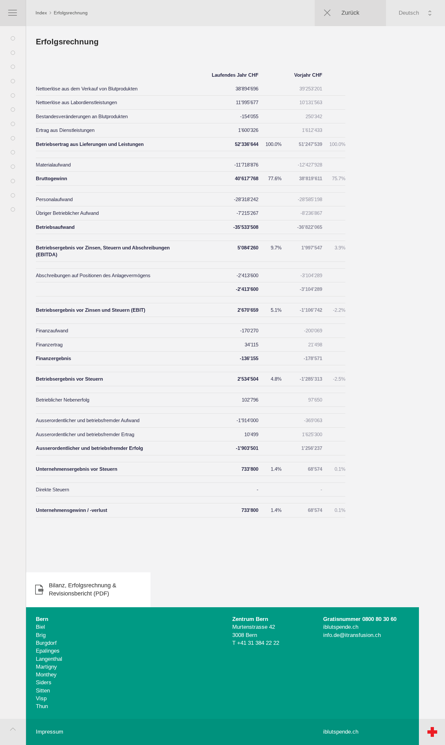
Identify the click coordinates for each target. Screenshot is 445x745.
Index (41, 12)
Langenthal (49, 659)
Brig (41, 635)
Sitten (43, 691)
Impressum (49, 732)
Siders (43, 682)
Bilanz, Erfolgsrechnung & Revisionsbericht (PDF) (82, 589)
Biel (40, 627)
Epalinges (48, 651)
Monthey (46, 675)
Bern (42, 619)
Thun (42, 706)
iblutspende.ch (340, 627)
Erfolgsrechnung (71, 12)
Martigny (46, 667)
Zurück (350, 12)
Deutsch (409, 13)
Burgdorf (46, 643)
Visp (41, 698)
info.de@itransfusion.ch (352, 635)
